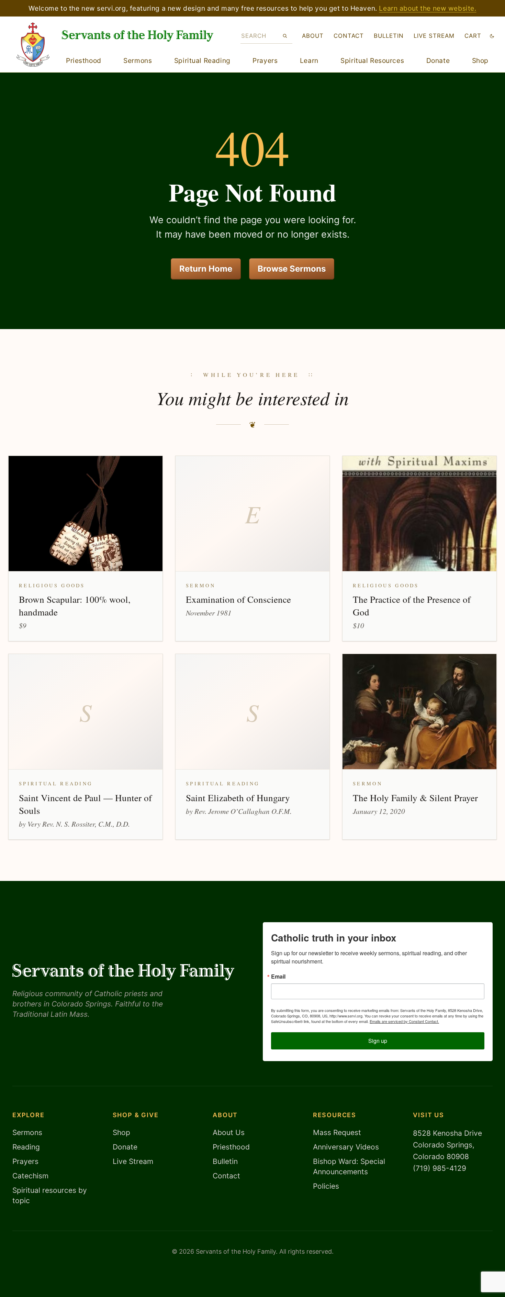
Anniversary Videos (346, 1147)
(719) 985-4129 (439, 1168)
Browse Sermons (292, 269)
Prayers (265, 60)
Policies (326, 1186)
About (313, 35)
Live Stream (133, 1161)
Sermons (137, 60)
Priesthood (83, 60)
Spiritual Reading (202, 60)
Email (278, 976)
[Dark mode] (491, 36)
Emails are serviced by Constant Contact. (404, 1021)
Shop (480, 60)
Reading (26, 1147)
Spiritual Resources (372, 60)
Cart (472, 35)
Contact (349, 35)
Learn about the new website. (427, 8)
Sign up (377, 1041)
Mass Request (337, 1132)
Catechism (30, 1175)
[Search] (285, 35)
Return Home (205, 269)
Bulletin (389, 35)
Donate (438, 60)
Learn (309, 60)
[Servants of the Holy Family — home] (137, 36)
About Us (229, 1132)
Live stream (434, 35)
